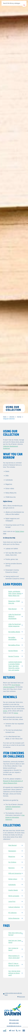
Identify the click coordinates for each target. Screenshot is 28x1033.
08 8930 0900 (15, 1023)
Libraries (11, 417)
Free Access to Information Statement (14, 817)
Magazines (11, 856)
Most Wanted (12, 609)
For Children (12, 862)
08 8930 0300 (15, 1020)
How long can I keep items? (14, 941)
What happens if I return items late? (14, 957)
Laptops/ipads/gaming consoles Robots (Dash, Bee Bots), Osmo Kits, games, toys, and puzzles (15, 666)
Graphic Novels (13, 890)
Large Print (11, 901)
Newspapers (12, 851)
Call (19, 1030)
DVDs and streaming (14, 873)
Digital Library (19, 531)
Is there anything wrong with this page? (13, 994)
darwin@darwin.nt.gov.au (14, 1026)
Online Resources (13, 918)
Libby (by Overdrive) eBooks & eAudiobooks (14, 616)
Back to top (22, 997)
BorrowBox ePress (14, 645)
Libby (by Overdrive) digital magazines (14, 625)
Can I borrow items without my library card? (14, 973)
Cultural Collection (14, 907)
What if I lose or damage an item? (13, 964)
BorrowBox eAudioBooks (12, 638)
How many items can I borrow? (15, 934)
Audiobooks (12, 885)
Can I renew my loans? (13, 949)
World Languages (13, 896)
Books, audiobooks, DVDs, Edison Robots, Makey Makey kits (14, 593)
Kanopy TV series (13, 656)
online (5, 711)
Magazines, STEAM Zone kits (14, 602)
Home (4, 417)
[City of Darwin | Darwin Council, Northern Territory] (4, 1030)
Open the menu (23, 1030)
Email (13, 1030)
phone (16, 713)
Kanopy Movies (13, 651)
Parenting (11, 868)
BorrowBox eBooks (14, 632)
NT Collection (12, 913)
